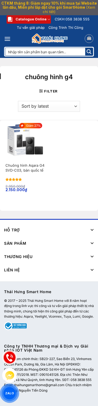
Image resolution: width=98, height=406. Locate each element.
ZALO (9, 393)
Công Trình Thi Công (65, 28)
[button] (7, 38)
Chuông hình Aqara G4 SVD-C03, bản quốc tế (24, 167)
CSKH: (72, 19)
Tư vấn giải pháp (31, 28)
